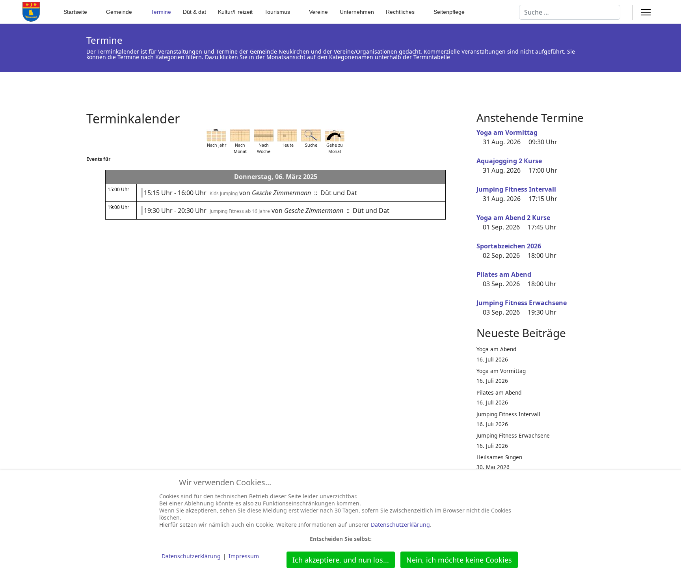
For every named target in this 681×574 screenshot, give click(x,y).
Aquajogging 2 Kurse (509, 161)
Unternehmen (357, 12)
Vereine (318, 12)
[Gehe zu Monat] (334, 135)
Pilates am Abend (503, 274)
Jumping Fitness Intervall (516, 189)
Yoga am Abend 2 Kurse (513, 217)
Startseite (75, 12)
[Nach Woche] (264, 135)
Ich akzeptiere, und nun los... (340, 560)
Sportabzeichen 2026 (508, 246)
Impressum (244, 556)
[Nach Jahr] (216, 135)
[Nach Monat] (240, 135)
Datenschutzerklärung (400, 524)
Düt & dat (194, 12)
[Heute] (287, 135)
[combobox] (569, 12)
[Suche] (311, 135)
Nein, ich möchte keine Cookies (459, 560)
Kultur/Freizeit (235, 12)
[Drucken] (462, 114)
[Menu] (646, 12)
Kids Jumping (224, 193)
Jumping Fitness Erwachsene (521, 302)
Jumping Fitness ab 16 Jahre (240, 211)
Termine (161, 12)
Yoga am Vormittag (507, 132)
